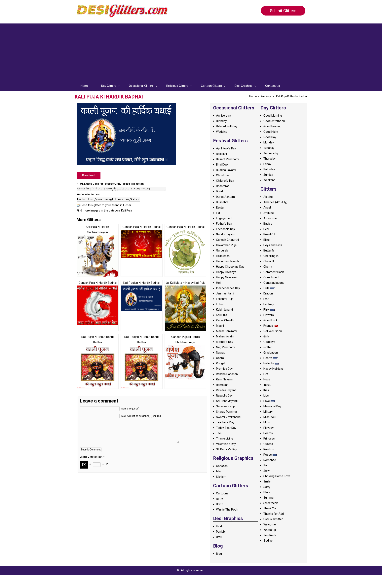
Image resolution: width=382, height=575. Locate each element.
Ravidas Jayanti (226, 390)
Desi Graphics (243, 86)
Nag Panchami (225, 347)
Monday (268, 142)
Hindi (219, 526)
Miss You (269, 417)
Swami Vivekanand (228, 417)
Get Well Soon (272, 331)
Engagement (224, 218)
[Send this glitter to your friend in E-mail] (78, 205)
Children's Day (225, 180)
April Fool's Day (226, 148)
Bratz (219, 504)
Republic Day (224, 395)
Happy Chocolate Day (230, 266)
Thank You (270, 508)
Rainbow (269, 449)
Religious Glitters (177, 86)
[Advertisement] (191, 51)
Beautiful (269, 234)
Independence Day (228, 288)
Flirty (266, 309)
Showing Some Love (276, 476)
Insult (267, 385)
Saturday (269, 169)
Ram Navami (224, 379)
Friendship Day (225, 229)
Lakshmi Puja (224, 299)
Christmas (223, 175)
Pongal (220, 363)
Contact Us (272, 86)
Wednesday (271, 153)
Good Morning (272, 115)
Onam (220, 358)
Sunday (268, 174)
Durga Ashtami (225, 197)
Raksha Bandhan (227, 374)
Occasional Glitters (141, 86)
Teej (218, 433)
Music (267, 422)
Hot (265, 374)
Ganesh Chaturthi (227, 240)
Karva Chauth (225, 320)
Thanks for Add (273, 514)
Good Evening (272, 126)
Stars (266, 492)
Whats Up (269, 530)
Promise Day (224, 368)
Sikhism (221, 477)
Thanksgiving (224, 438)
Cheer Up (269, 261)
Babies (267, 223)
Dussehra (222, 202)
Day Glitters (108, 86)
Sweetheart (270, 503)
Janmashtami (225, 293)
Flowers (268, 315)
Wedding (221, 132)
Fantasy (268, 304)
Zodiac (268, 540)
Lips (266, 395)
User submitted (273, 519)
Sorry (266, 487)
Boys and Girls (272, 245)
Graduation (270, 352)
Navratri (221, 352)
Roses (267, 454)
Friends (268, 325)
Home (85, 86)
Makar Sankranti (226, 331)
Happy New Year (227, 277)
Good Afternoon (274, 121)
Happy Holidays (226, 272)
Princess (269, 438)
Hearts (267, 358)
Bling (266, 240)
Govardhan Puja (226, 245)
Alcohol (268, 197)
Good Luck (270, 320)
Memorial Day (272, 406)
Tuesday (268, 148)
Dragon (268, 293)
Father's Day (224, 223)
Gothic (267, 347)
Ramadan (222, 385)
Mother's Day (224, 342)
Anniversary (223, 115)
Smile (267, 481)
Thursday (269, 158)
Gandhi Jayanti (225, 234)
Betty (219, 499)
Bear (266, 229)
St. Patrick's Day (226, 449)
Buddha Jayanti (226, 170)
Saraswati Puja (225, 406)
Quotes (268, 444)
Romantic (269, 460)
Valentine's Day (226, 444)
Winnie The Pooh (227, 509)
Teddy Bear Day (226, 428)
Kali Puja (266, 96)
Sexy (266, 471)
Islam (219, 471)
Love (266, 401)
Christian (222, 466)
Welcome (269, 524)
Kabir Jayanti (224, 309)
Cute (266, 288)
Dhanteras (222, 186)
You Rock (269, 535)
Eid (218, 213)
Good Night (270, 132)
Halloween (223, 256)
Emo (266, 299)
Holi (218, 283)
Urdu (219, 537)
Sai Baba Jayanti (227, 401)
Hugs (266, 379)
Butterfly (268, 250)
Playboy (268, 428)
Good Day (269, 137)
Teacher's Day (225, 422)
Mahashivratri (225, 336)
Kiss (266, 390)
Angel (267, 207)
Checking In (271, 256)
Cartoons (222, 493)
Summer (269, 497)
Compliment (271, 277)
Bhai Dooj (222, 164)
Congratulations (273, 283)
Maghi (220, 325)
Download (88, 175)
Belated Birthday (226, 126)
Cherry (267, 266)
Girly (266, 336)
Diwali (219, 191)
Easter (220, 207)
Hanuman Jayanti (227, 261)
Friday (267, 164)
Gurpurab (222, 250)
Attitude (268, 213)
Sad (265, 465)
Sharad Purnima (226, 411)
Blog (219, 554)
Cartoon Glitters (211, 86)
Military (268, 411)
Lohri (219, 304)
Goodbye (269, 342)
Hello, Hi (268, 363)
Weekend (269, 180)
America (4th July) (275, 202)
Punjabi (220, 531)
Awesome (270, 218)
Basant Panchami (227, 159)
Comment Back (273, 272)
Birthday (221, 121)
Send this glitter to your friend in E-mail (106, 205)
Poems (268, 433)
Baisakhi (221, 154)
